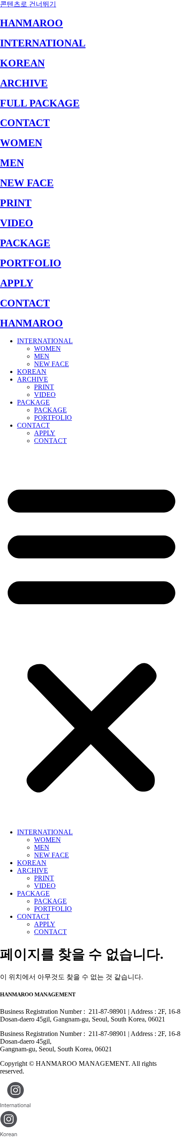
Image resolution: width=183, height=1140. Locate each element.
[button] (91, 636)
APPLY (16, 283)
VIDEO (16, 223)
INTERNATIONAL (43, 43)
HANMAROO (31, 23)
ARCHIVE (24, 83)
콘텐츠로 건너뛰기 (28, 4)
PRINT (15, 202)
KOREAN (22, 63)
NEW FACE (27, 182)
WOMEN (21, 142)
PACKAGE (25, 243)
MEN (12, 162)
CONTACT (25, 122)
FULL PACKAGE (40, 103)
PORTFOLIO (30, 263)
